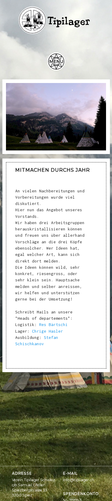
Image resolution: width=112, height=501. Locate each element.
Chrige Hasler (47, 331)
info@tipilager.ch (78, 480)
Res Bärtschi (53, 324)
